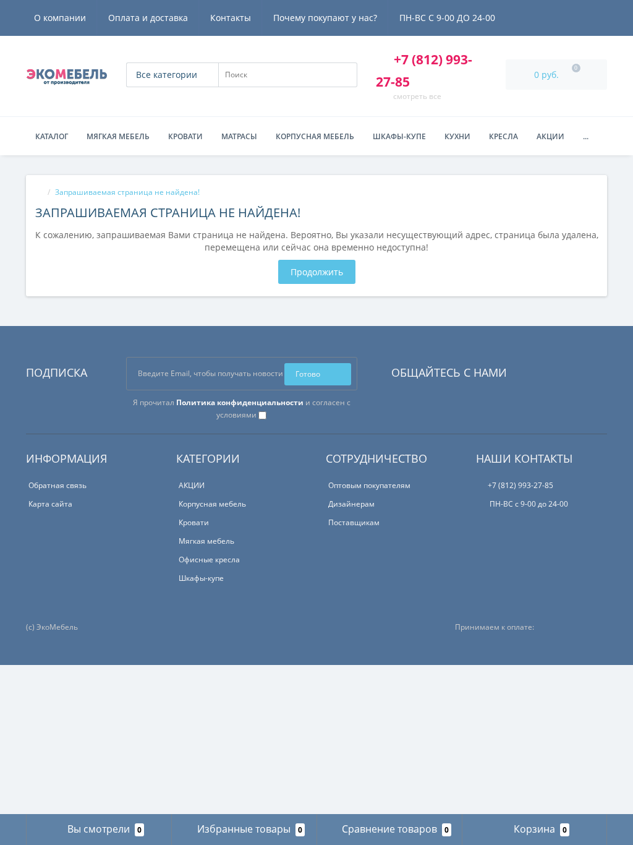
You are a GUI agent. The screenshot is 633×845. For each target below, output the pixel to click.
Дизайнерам (351, 504)
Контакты (230, 18)
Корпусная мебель (315, 136)
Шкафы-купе (399, 136)
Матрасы (239, 136)
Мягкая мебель (118, 136)
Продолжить (317, 272)
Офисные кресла (209, 559)
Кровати (185, 136)
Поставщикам (354, 522)
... (585, 136)
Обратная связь (57, 485)
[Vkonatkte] (532, 369)
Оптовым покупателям (369, 485)
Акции (550, 136)
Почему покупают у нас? (325, 18)
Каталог (51, 136)
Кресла (503, 136)
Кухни (457, 136)
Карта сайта (50, 504)
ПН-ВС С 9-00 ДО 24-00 (447, 18)
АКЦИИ (192, 485)
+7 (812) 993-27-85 (520, 485)
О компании (60, 18)
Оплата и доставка (148, 18)
